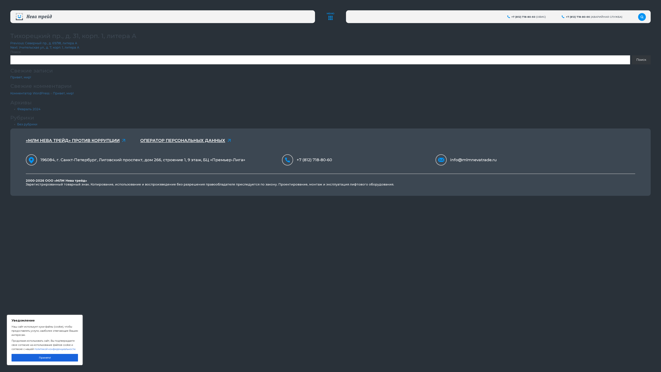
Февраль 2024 (28, 109)
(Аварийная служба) (594, 16)
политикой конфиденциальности (54, 349)
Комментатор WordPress (30, 93)
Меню (330, 13)
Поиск (15, 52)
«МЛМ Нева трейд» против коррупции (73, 140)
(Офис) (528, 16)
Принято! (45, 357)
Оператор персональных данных (182, 140)
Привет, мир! (20, 77)
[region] (45, 340)
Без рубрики (27, 124)
